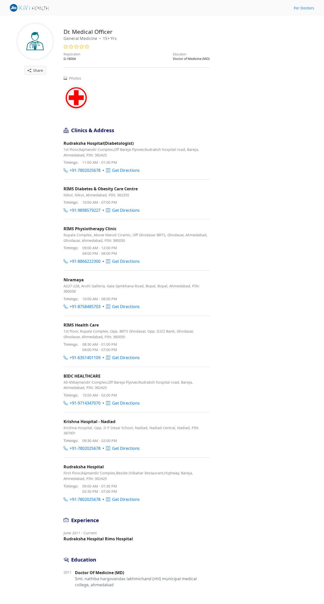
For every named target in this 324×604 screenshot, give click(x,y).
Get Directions (125, 170)
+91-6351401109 (84, 357)
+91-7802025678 (84, 170)
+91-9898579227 (84, 210)
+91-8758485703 (84, 306)
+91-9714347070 (84, 403)
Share (37, 70)
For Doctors (304, 8)
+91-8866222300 (84, 261)
